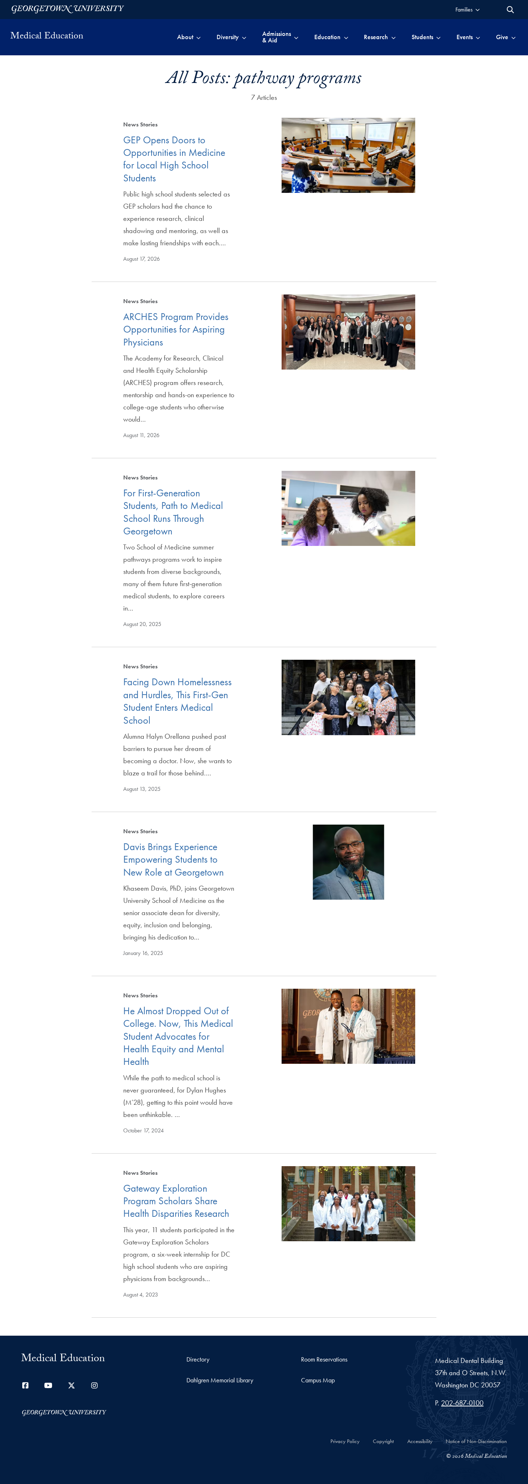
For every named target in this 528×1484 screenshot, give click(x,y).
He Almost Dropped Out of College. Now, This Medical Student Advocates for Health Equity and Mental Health (178, 1036)
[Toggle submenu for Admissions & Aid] (296, 37)
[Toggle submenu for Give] (513, 37)
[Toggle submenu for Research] (393, 37)
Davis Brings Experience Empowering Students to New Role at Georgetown (173, 859)
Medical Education (46, 37)
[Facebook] (25, 1385)
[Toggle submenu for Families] (477, 9)
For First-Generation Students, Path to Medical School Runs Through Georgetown (173, 512)
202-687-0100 (462, 1403)
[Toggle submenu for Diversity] (244, 37)
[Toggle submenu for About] (198, 37)
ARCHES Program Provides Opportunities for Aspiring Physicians (175, 329)
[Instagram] (94, 1385)
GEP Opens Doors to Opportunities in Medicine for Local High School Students (174, 159)
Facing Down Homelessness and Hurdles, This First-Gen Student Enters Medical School (177, 701)
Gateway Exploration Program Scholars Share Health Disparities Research (176, 1201)
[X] (71, 1385)
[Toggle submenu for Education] (346, 37)
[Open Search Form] (510, 10)
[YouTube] (48, 1385)
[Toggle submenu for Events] (478, 37)
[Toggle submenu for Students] (438, 37)
